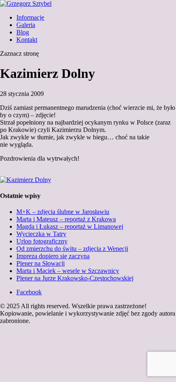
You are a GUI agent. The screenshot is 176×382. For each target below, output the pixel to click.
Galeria (25, 24)
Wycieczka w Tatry (41, 233)
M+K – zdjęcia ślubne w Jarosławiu (62, 211)
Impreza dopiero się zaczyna (53, 255)
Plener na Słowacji (40, 263)
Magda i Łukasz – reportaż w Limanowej (69, 226)
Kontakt (26, 39)
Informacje (30, 17)
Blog (22, 32)
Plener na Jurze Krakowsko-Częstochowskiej (74, 278)
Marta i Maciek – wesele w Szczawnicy (67, 270)
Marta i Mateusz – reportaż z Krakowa (66, 219)
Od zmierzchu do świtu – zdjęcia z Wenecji (72, 248)
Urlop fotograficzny (42, 241)
